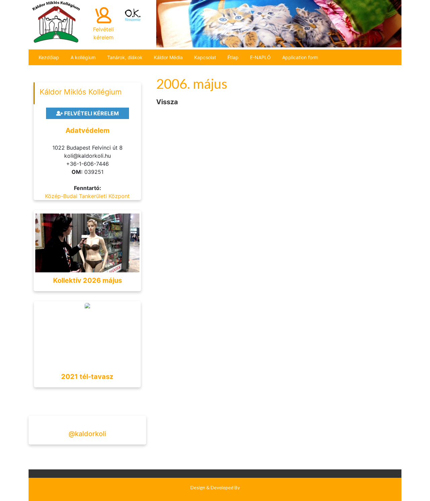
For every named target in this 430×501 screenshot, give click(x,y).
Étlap (233, 57)
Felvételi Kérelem (91, 113)
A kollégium (83, 57)
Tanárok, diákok (124, 57)
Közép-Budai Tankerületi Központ (87, 196)
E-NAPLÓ (260, 57)
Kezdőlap (49, 57)
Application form (300, 57)
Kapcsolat (205, 57)
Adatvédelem (88, 130)
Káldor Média (168, 57)
